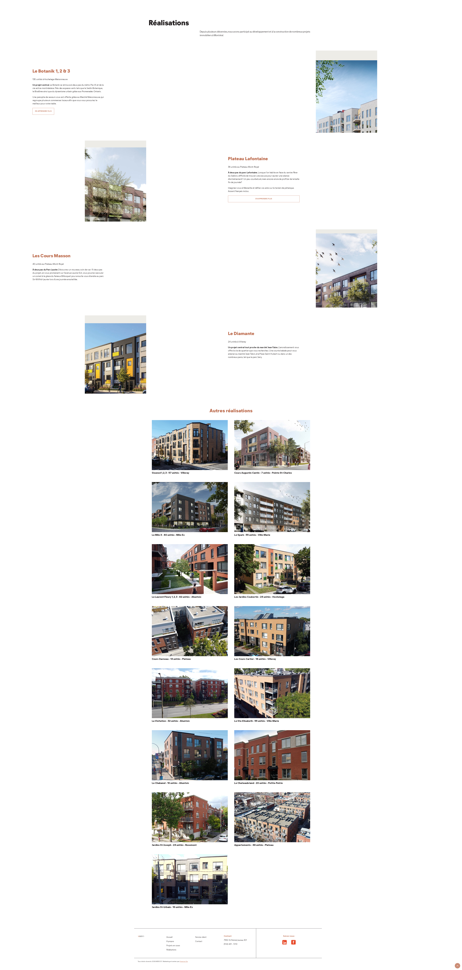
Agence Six (184, 961)
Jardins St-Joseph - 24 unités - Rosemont (174, 845)
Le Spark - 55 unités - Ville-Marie (252, 535)
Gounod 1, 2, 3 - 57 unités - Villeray (170, 473)
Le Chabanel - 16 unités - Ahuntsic (170, 783)
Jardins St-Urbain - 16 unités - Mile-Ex (172, 907)
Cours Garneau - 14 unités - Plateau (171, 659)
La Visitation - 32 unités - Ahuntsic (171, 721)
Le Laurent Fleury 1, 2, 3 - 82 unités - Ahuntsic (176, 597)
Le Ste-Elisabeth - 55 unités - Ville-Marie (256, 721)
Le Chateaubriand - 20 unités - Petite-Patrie (258, 783)
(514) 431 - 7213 (230, 944)
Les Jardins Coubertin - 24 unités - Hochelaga (259, 597)
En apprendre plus (43, 111)
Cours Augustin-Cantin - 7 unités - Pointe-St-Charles (263, 473)
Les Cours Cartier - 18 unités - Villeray (255, 659)
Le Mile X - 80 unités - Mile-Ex (168, 535)
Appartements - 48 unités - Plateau (253, 845)
